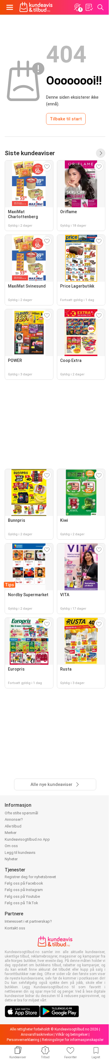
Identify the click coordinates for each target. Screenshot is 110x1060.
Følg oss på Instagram (24, 890)
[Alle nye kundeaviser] (100, 153)
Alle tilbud (13, 826)
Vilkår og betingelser (71, 1034)
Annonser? (14, 819)
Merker (10, 832)
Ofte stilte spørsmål (21, 813)
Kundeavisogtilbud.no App (27, 839)
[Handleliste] (89, 7)
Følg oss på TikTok (21, 903)
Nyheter (11, 859)
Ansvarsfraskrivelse (37, 1034)
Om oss (11, 846)
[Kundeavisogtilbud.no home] (36, 7)
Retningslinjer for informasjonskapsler (73, 1040)
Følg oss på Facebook (24, 883)
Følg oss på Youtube (22, 896)
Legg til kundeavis (20, 852)
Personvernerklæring (23, 1040)
